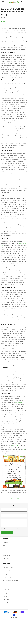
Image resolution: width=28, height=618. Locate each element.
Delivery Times (6, 548)
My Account (5, 552)
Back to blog (15, 498)
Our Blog (5, 593)
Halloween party (16, 445)
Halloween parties (13, 34)
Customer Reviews (7, 570)
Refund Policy (6, 599)
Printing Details (6, 574)
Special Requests (7, 577)
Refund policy (6, 558)
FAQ (4, 545)
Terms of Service (6, 555)
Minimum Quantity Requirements (10, 580)
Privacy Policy (6, 596)
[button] (2, 2)
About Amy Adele (7, 589)
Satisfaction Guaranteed (8, 567)
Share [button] (4, 21)
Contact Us (5, 542)
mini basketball (19, 402)
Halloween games (5, 45)
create (23, 449)
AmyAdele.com (15, 617)
